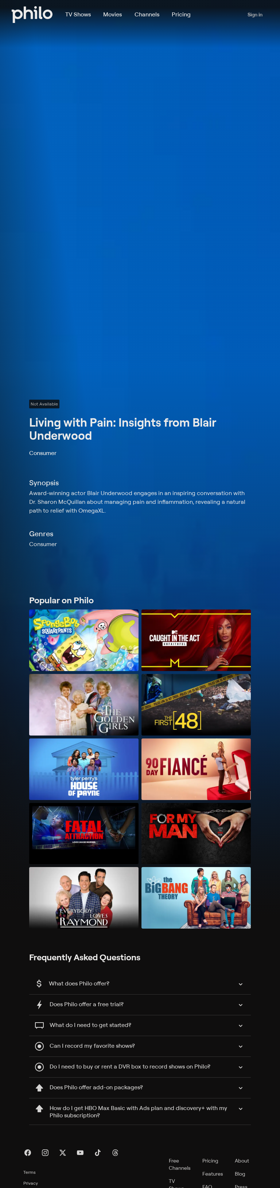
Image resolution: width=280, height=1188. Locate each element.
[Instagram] (45, 1152)
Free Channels (180, 1164)
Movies (112, 14)
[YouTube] (80, 1152)
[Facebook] (27, 1152)
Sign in (255, 14)
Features (212, 1174)
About (242, 1160)
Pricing (181, 14)
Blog (240, 1174)
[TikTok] (97, 1152)
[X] (62, 1152)
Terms (29, 1172)
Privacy (30, 1183)
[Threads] (115, 1152)
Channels (147, 14)
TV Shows (78, 14)
